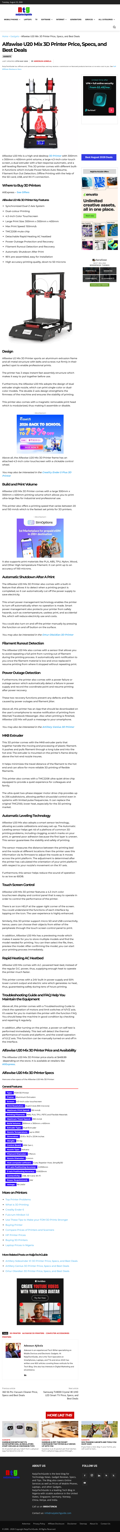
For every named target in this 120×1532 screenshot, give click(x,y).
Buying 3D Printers (16, 1240)
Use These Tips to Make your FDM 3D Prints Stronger (36, 1219)
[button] (114, 27)
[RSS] (106, 1475)
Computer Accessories (57, 1333)
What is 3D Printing (17, 1204)
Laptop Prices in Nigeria (19, 1245)
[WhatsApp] (100, 61)
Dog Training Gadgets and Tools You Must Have (99, 1443)
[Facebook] (78, 61)
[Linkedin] (107, 61)
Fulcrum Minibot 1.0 (17, 1214)
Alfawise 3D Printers (33, 1333)
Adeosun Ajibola (42, 61)
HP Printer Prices (15, 1235)
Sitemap (83, 1523)
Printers (6, 1337)
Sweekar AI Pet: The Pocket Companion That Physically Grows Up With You (58, 1444)
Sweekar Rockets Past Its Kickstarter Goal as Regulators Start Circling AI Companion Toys (18, 1444)
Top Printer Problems (18, 1199)
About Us (94, 1523)
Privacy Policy (39, 1523)
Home (5, 36)
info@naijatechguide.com (58, 1513)
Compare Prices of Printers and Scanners (29, 1229)
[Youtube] (84, 1483)
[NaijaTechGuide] (23, 11)
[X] (85, 61)
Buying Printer (13, 1224)
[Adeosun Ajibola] (13, 1360)
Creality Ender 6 (14, 1209)
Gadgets (14, 36)
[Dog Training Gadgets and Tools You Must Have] (99, 1429)
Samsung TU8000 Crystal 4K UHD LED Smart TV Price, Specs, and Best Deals (60, 1395)
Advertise (26, 1523)
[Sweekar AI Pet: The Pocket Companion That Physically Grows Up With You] (60, 1429)
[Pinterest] (93, 61)
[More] (114, 61)
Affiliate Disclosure (56, 1523)
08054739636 (50, 1506)
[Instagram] (91, 1475)
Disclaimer (72, 1523)
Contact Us (105, 1523)
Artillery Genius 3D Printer (58, 726)
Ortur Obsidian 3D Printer (57, 634)
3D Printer (15, 1333)
